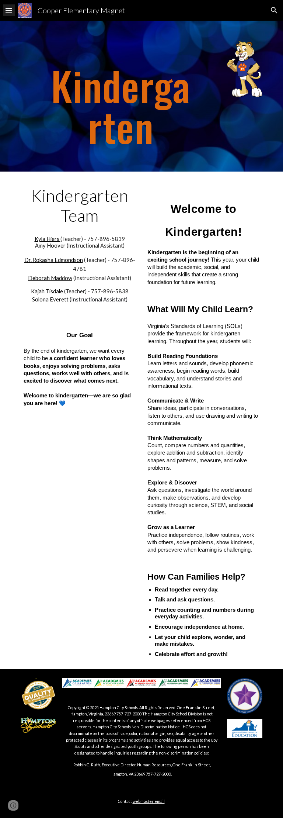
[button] (9, 10)
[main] (120, 96)
